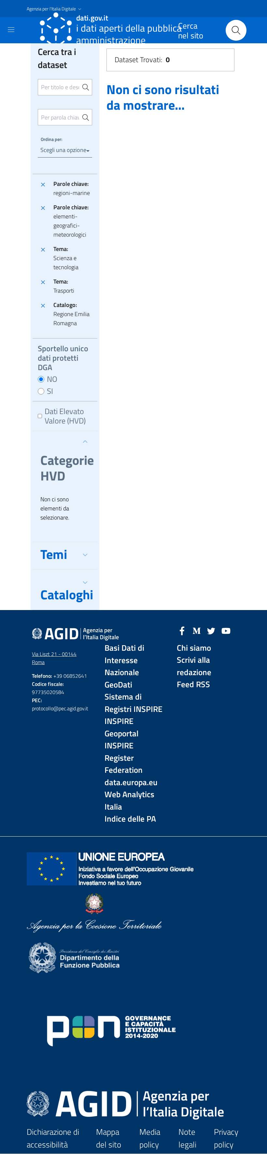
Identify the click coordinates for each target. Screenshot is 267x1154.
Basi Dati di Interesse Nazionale (124, 660)
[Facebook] (182, 630)
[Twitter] (211, 630)
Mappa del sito (108, 1138)
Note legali (187, 1138)
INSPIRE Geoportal (121, 727)
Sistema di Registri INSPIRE (133, 703)
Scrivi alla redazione (194, 666)
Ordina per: (51, 139)
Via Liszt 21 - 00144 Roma (54, 658)
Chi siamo (194, 648)
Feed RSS (193, 684)
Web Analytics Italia (129, 800)
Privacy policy (226, 1138)
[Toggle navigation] (11, 30)
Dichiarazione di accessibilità (53, 1138)
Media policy (149, 1138)
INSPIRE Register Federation (124, 758)
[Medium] (196, 630)
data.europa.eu (131, 782)
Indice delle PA (130, 819)
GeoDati (118, 685)
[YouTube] (226, 630)
